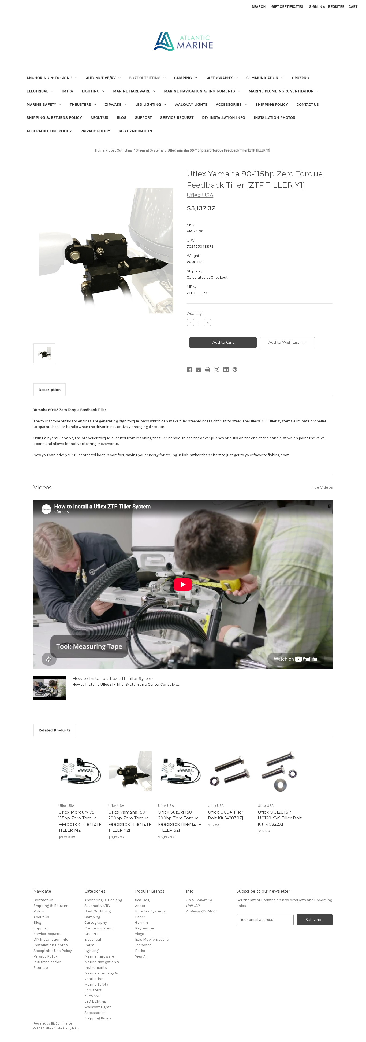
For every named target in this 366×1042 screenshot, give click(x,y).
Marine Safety (41, 104)
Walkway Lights (191, 104)
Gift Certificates (287, 6)
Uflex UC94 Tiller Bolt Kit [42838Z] (225, 815)
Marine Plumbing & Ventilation (281, 90)
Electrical (37, 90)
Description (50, 389)
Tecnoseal (143, 945)
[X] (216, 369)
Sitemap (40, 967)
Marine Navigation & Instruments (199, 90)
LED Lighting (148, 104)
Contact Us (308, 104)
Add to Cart (80, 776)
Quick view (80, 766)
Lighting (90, 90)
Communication (262, 77)
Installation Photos (274, 117)
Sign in (315, 6)
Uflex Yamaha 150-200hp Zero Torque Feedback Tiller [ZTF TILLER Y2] (129, 821)
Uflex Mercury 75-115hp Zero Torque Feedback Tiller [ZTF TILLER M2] (80, 821)
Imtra (67, 90)
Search (259, 6)
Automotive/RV (100, 77)
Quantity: (195, 313)
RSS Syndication (135, 130)
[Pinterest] (235, 369)
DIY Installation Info (223, 117)
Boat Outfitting (144, 77)
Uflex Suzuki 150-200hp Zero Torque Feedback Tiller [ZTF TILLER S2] (179, 821)
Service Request (176, 117)
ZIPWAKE (113, 104)
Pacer (140, 917)
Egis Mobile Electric (152, 939)
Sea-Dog (142, 900)
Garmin (141, 922)
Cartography (219, 77)
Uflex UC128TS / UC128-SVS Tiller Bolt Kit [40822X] (280, 818)
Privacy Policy (95, 130)
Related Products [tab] (55, 730)
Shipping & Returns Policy (54, 117)
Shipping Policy (271, 104)
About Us (99, 117)
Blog (121, 117)
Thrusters (80, 104)
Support (143, 117)
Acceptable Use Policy (49, 130)
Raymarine (144, 928)
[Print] (207, 369)
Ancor (140, 905)
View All (141, 956)
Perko (140, 950)
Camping (183, 77)
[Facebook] (189, 369)
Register (336, 6)
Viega (139, 934)
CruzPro (300, 77)
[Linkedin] (226, 369)
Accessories (229, 104)
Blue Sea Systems (150, 911)
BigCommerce (61, 1023)
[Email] (198, 369)
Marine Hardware (131, 90)
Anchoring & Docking (49, 77)
